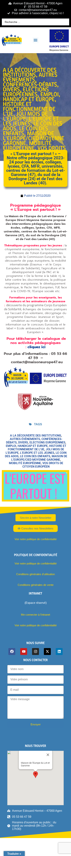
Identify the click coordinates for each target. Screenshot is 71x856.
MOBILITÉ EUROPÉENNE (27, 145)
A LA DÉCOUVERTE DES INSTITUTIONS (29, 72)
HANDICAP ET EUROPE (29, 99)
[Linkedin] (59, 651)
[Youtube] (23, 651)
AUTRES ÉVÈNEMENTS (30, 77)
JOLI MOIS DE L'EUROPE (25, 116)
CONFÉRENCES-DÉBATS (30, 84)
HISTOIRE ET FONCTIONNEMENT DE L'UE (29, 109)
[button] (36, 40)
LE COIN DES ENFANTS (25, 130)
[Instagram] (35, 651)
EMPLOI (49, 94)
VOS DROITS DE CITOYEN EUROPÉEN (42, 464)
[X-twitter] (47, 651)
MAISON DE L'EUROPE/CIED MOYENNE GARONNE (33, 138)
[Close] (48, 754)
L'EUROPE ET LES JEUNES (31, 120)
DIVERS (11, 89)
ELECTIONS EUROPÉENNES (26, 91)
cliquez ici (36, 347)
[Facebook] (11, 651)
